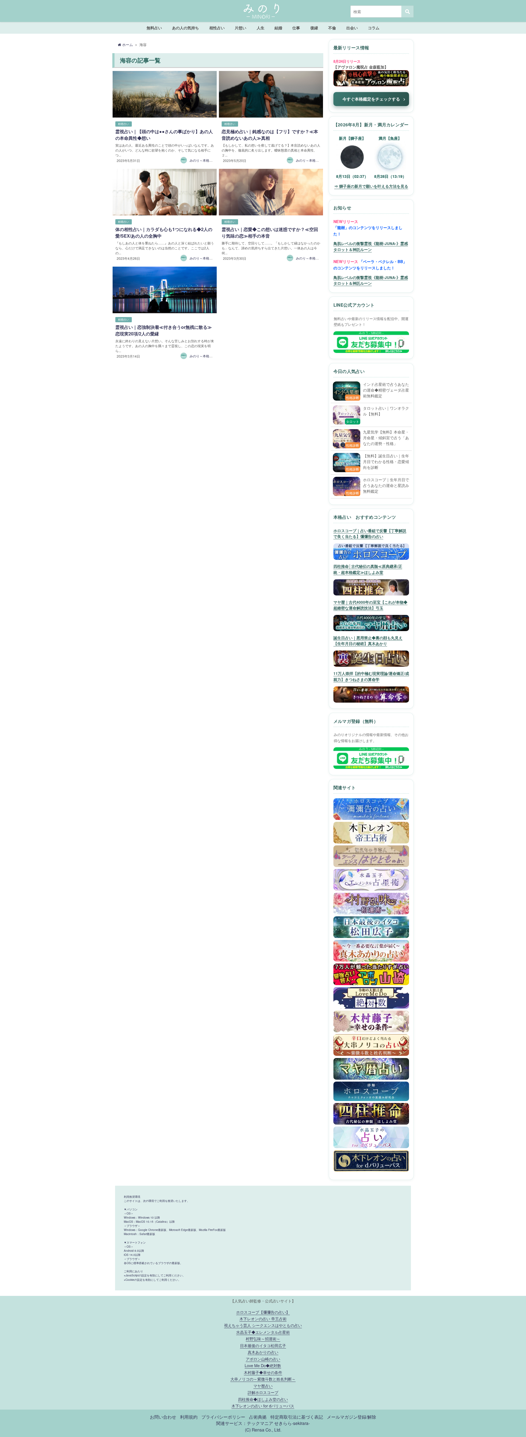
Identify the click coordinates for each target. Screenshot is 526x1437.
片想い (240, 27)
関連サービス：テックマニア (244, 1423)
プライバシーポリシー (223, 1417)
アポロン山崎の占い (263, 1359)
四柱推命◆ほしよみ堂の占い (263, 1399)
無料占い (154, 27)
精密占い (123, 124)
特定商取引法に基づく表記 (296, 1417)
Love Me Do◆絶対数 (263, 1365)
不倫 (332, 27)
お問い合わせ (163, 1417)
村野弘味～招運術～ (263, 1338)
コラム (373, 27)
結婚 (278, 27)
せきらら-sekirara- (292, 1423)
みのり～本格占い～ (204, 160)
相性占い (217, 27)
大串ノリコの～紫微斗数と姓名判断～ (263, 1379)
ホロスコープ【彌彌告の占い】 (263, 1312)
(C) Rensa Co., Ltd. (263, 1430)
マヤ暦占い (263, 1385)
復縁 (314, 27)
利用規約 (189, 1417)
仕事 (296, 27)
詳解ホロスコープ (263, 1392)
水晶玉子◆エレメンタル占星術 (263, 1332)
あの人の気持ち (185, 27)
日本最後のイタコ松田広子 (263, 1345)
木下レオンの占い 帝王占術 (263, 1318)
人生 (260, 27)
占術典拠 (258, 1417)
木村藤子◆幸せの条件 (263, 1372)
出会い (352, 27)
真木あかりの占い (263, 1352)
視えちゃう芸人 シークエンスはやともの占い (263, 1325)
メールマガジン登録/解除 (351, 1417)
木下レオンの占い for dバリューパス (262, 1406)
